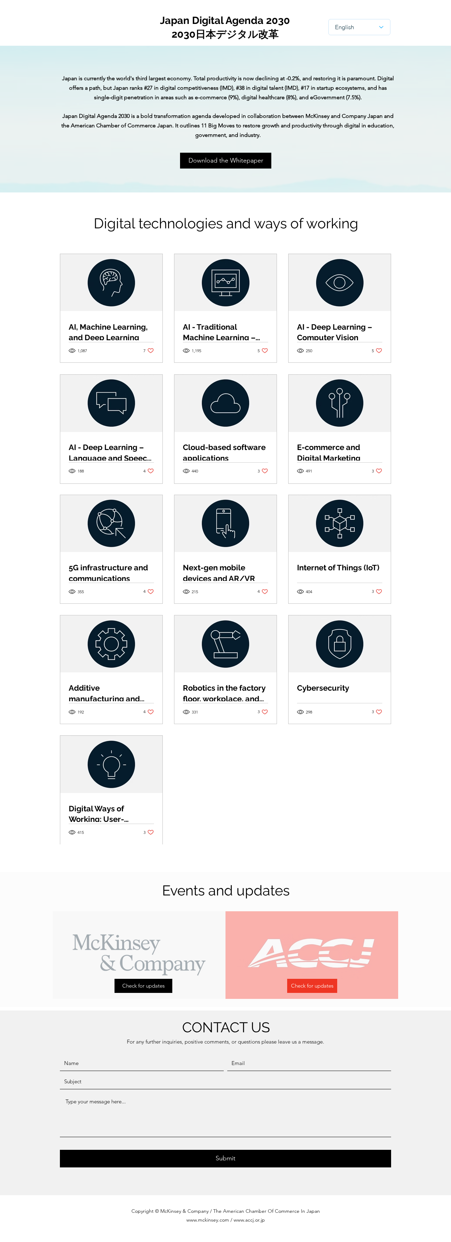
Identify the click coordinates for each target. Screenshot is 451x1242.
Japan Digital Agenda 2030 (225, 20)
